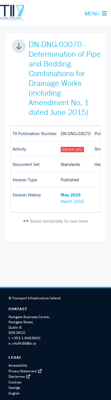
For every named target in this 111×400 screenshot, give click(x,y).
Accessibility (18, 365)
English (14, 393)
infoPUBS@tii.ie (24, 343)
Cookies (15, 382)
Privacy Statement (23, 371)
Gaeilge (14, 387)
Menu (97, 16)
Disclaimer (17, 376)
